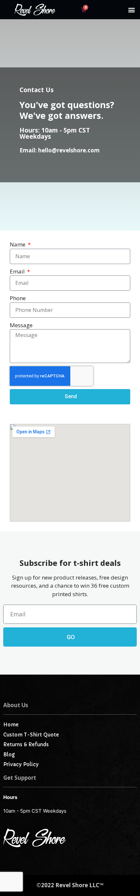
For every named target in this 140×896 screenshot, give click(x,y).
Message (21, 325)
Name (18, 244)
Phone (18, 298)
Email (18, 271)
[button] (131, 9)
